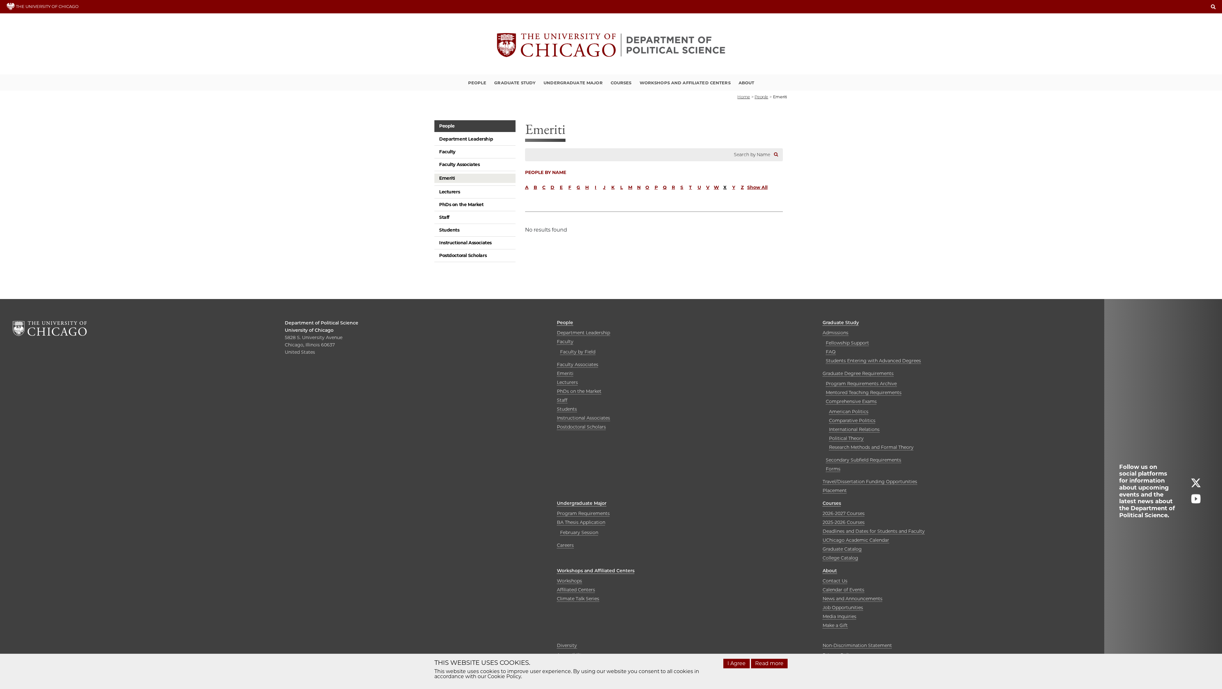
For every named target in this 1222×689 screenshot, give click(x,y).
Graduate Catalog (842, 549)
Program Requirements (583, 513)
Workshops (569, 581)
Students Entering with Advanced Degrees (873, 361)
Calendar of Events (843, 590)
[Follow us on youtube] (1196, 501)
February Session (579, 532)
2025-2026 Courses (844, 522)
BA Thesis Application (581, 522)
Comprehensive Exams (851, 401)
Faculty (447, 152)
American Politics (848, 411)
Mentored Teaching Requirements (864, 392)
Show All (757, 187)
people (761, 96)
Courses (621, 82)
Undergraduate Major (573, 82)
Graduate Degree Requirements (858, 373)
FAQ (831, 352)
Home (743, 96)
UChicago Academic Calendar (856, 540)
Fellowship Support (847, 343)
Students (449, 230)
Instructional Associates (465, 243)
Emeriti (447, 178)
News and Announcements (852, 599)
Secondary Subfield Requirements (863, 460)
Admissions (835, 333)
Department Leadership (466, 139)
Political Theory (846, 438)
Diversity (567, 645)
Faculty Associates (459, 164)
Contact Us (835, 581)
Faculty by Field (577, 352)
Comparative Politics (852, 420)
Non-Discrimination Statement (857, 645)
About (747, 82)
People (477, 82)
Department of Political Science (321, 323)
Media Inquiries (839, 616)
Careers (565, 545)
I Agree (736, 663)
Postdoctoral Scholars (463, 255)
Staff (444, 217)
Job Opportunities (843, 607)
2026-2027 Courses (844, 513)
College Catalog (840, 558)
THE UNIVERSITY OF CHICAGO (47, 6)
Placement (835, 490)
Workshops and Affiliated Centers (685, 82)
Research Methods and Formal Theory (871, 447)
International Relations (854, 429)
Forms (833, 469)
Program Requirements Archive (861, 383)
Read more (769, 663)
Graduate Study (515, 82)
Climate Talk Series (578, 599)
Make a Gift (835, 625)
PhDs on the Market (461, 204)
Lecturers (449, 192)
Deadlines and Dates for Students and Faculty (874, 531)
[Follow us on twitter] (1196, 486)
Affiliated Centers (576, 590)
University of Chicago (309, 330)
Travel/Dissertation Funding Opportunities (870, 481)
